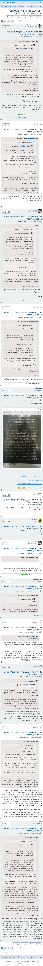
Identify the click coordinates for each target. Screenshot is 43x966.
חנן (41, 620)
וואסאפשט (32, 41)
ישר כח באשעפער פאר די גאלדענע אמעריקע (29, 484)
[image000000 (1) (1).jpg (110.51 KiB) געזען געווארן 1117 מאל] (22, 439)
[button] (12, 21)
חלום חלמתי (38, 388)
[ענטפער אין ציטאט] (8, 26)
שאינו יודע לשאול (32, 25)
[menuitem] (36, 2)
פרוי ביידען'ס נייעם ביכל (35, 480)
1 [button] (9, 21)
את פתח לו (34, 519)
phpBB (27, 961)
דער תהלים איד (32, 210)
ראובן (40, 665)
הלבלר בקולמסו (37, 579)
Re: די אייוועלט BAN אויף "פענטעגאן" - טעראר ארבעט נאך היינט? (23, 33)
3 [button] (4, 21)
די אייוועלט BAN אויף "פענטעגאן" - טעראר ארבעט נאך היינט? (24, 12)
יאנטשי (28, 48)
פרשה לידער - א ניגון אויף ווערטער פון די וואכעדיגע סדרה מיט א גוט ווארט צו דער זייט (21, 116)
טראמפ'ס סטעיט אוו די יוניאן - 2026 (32, 476)
